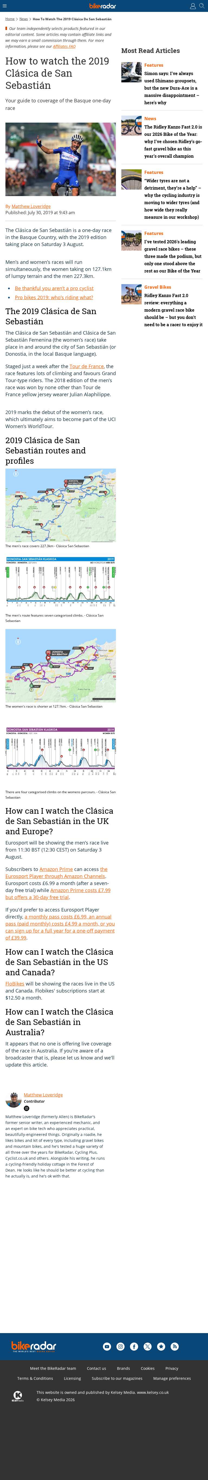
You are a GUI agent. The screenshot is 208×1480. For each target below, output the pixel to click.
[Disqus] (89, 1264)
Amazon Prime (56, 869)
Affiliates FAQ (64, 46)
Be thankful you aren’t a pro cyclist (54, 288)
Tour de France (87, 366)
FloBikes (14, 983)
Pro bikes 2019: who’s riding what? (54, 297)
